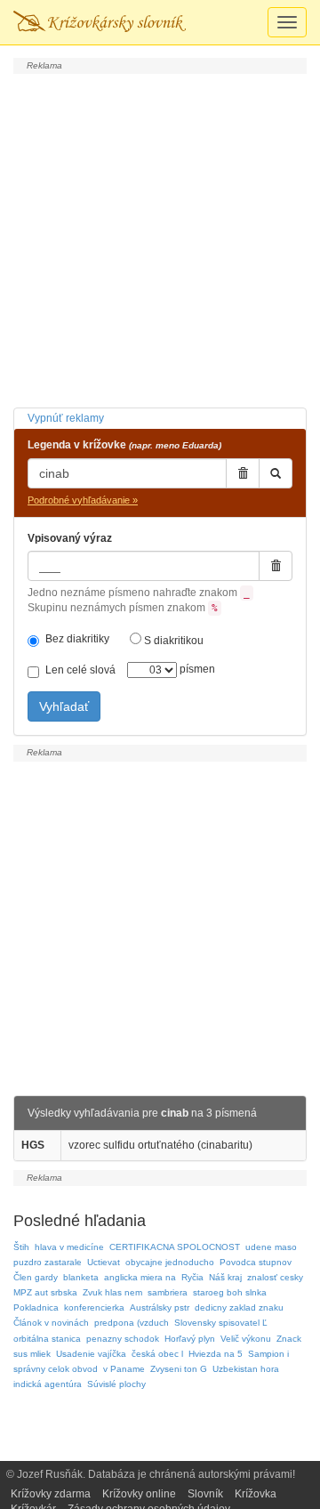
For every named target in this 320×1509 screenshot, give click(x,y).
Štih (21, 1247)
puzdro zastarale (47, 1262)
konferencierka (94, 1307)
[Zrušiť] (243, 473)
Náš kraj (225, 1277)
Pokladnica (36, 1307)
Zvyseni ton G (178, 1369)
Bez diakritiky (77, 639)
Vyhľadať (64, 706)
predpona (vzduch (131, 1322)
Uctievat (103, 1262)
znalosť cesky (275, 1277)
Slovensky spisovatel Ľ (221, 1322)
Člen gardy (35, 1277)
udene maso (271, 1247)
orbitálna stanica (47, 1339)
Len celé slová (80, 670)
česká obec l (157, 1354)
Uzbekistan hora (245, 1369)
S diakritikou (172, 640)
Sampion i (268, 1354)
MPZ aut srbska (45, 1292)
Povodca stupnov (256, 1262)
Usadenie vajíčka (91, 1354)
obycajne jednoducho (169, 1262)
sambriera (168, 1292)
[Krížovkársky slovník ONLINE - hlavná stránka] (99, 22)
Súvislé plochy (116, 1384)
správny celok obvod (55, 1369)
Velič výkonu (245, 1339)
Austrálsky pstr (159, 1307)
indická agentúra (47, 1384)
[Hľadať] (275, 473)
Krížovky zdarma (51, 1494)
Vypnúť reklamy (66, 418)
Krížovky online (139, 1494)
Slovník (205, 1494)
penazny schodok (122, 1339)
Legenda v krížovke (124, 445)
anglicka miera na (140, 1277)
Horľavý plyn (189, 1339)
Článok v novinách (51, 1322)
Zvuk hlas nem (112, 1292)
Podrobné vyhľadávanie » (83, 500)
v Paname (124, 1369)
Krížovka (255, 1494)
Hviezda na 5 (215, 1354)
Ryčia (192, 1277)
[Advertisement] (160, 238)
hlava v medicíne (69, 1247)
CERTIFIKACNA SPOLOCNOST (174, 1247)
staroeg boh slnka (230, 1292)
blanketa (81, 1277)
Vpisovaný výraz (70, 538)
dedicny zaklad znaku (239, 1307)
